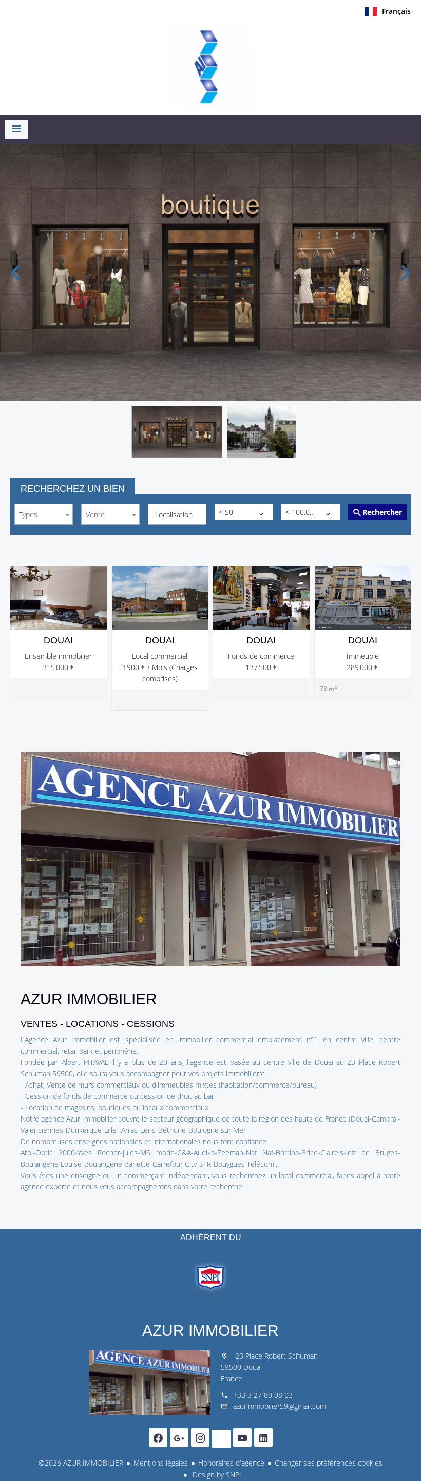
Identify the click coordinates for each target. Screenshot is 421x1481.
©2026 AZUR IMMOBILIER (81, 1463)
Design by (215, 1474)
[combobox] (43, 514)
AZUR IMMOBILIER (210, 1330)
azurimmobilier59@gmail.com (279, 1406)
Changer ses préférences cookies (328, 1463)
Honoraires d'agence (231, 1463)
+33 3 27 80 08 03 (263, 1395)
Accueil (210, 66)
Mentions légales (160, 1463)
